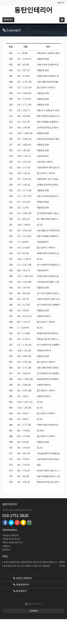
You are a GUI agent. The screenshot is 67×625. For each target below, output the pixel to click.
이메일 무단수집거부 (11, 539)
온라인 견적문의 (23, 578)
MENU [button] (9, 19)
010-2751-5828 (15, 516)
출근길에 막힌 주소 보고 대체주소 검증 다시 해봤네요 (34, 566)
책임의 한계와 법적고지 (12, 543)
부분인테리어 (22, 585)
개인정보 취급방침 (10, 535)
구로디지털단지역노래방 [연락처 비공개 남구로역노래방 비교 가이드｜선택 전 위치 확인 (34, 562)
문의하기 (6, 550)
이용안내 (6, 546)
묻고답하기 (21, 591)
